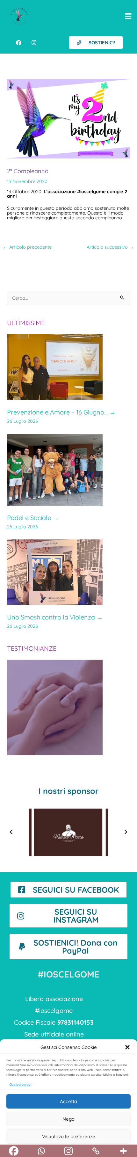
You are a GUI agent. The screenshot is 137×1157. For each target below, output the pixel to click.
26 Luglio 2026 (22, 421)
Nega (68, 1119)
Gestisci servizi (20, 1084)
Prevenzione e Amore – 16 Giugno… (61, 412)
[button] (127, 1047)
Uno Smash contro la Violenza (55, 617)
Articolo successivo (110, 247)
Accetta (68, 1101)
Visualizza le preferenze (68, 1136)
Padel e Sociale (33, 518)
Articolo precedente (27, 247)
